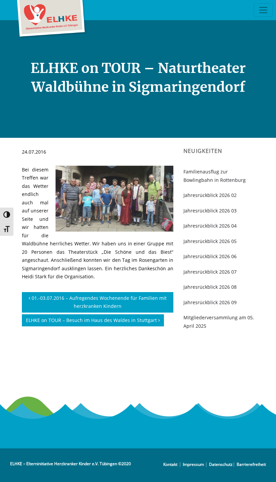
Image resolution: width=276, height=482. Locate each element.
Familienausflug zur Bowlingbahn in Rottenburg (214, 175)
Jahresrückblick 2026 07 (210, 272)
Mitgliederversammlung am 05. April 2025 (218, 321)
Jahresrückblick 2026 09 (210, 302)
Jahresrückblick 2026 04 (210, 226)
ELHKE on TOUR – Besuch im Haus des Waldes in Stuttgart (92, 320)
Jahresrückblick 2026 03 (210, 210)
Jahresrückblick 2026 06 (210, 256)
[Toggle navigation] (263, 10)
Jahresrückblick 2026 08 (210, 287)
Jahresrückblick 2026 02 (210, 195)
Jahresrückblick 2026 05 (210, 241)
